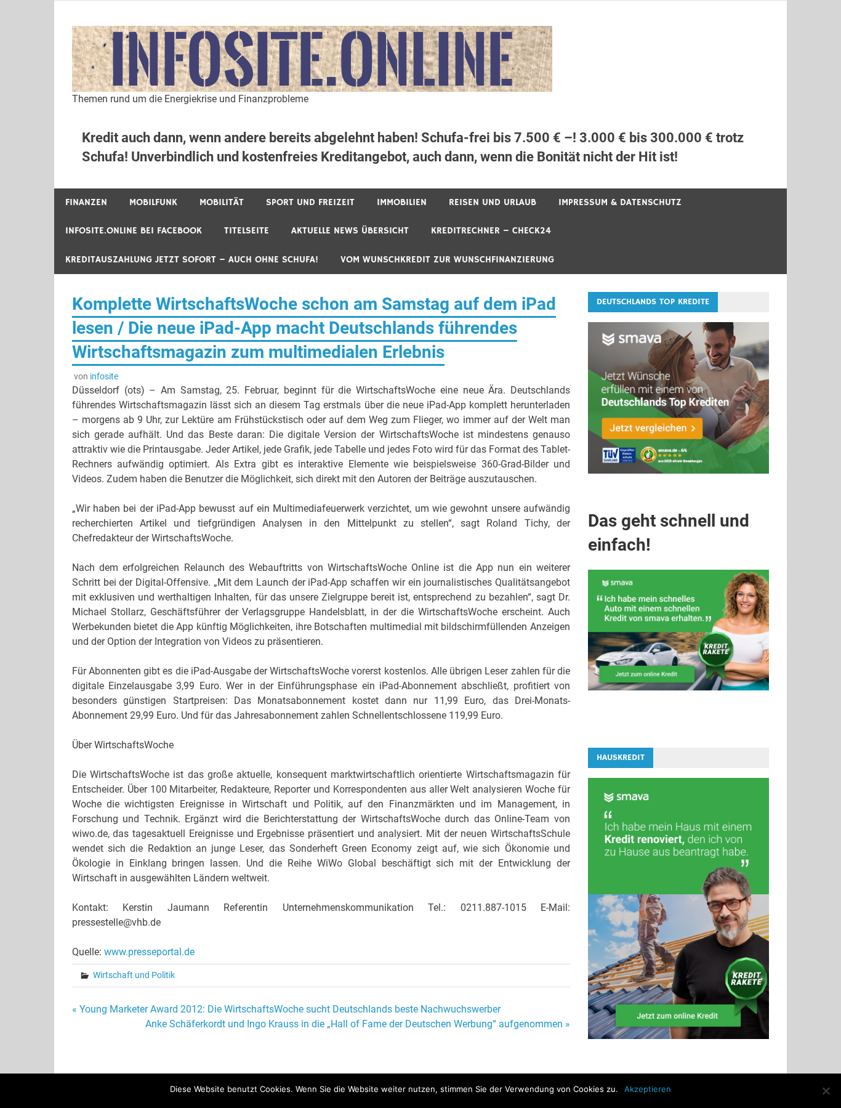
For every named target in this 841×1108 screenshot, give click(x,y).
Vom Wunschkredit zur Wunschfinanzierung (447, 259)
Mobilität (221, 202)
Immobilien (402, 202)
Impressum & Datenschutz (620, 202)
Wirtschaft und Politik (134, 975)
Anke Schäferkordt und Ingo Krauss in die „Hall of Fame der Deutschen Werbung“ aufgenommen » (357, 1024)
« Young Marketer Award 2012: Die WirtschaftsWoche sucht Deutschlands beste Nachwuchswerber (286, 1009)
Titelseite (246, 231)
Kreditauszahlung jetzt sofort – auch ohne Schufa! (191, 259)
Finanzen (86, 202)
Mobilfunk (153, 202)
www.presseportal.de (149, 952)
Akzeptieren (647, 1089)
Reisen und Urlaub (492, 202)
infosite (104, 376)
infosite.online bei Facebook (133, 231)
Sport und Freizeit (310, 202)
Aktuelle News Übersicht (350, 231)
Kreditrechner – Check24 (491, 231)
